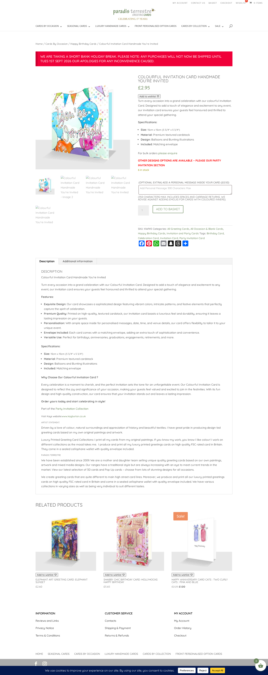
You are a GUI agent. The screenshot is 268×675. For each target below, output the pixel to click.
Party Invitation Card (192, 238)
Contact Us (198, 3)
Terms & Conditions (48, 635)
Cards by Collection (194, 27)
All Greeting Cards (178, 228)
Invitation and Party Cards (183, 233)
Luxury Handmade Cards (121, 653)
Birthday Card (215, 233)
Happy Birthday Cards (83, 43)
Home (39, 43)
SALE (217, 27)
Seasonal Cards (58, 653)
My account (180, 3)
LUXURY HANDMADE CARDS (110, 27)
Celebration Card (148, 238)
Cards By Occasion (56, 43)
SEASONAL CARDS (77, 27)
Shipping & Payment (118, 628)
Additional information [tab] (78, 261)
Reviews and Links (47, 620)
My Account (181, 620)
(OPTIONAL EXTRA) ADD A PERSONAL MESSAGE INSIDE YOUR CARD (184, 182)
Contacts (110, 620)
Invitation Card (169, 238)
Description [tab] (47, 261)
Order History (182, 628)
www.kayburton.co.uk (74, 416)
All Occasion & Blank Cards (207, 228)
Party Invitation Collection (72, 408)
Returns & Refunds (117, 635)
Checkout (226, 3)
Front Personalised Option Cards (199, 653)
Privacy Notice (45, 628)
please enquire (167, 153)
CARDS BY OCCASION (47, 27)
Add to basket (168, 209)
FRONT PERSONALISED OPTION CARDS (155, 27)
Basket (213, 3)
